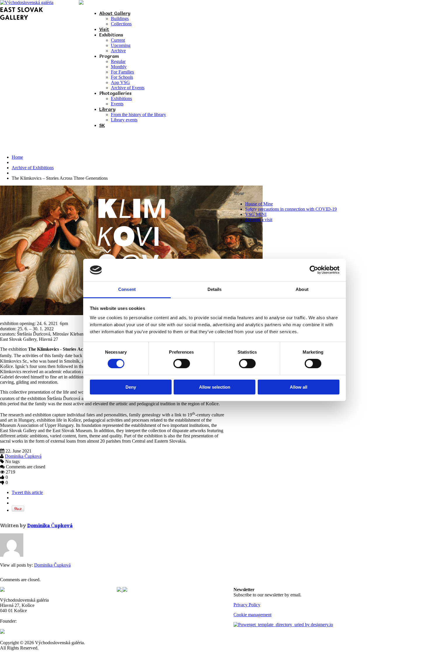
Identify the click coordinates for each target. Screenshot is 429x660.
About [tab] (302, 289)
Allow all (298, 387)
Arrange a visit (258, 219)
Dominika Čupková (23, 456)
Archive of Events (127, 87)
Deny (130, 387)
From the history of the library (138, 114)
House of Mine (259, 203)
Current (118, 40)
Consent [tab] (127, 289)
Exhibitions (121, 98)
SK (102, 125)
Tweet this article (27, 492)
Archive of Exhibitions (33, 167)
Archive (118, 50)
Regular (118, 61)
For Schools (122, 77)
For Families (122, 71)
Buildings (120, 18)
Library (107, 109)
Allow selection (214, 387)
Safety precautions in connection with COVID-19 (291, 209)
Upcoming (120, 45)
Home (17, 157)
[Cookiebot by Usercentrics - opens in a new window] (313, 270)
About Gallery (114, 13)
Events (117, 103)
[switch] (181, 363)
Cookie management (252, 614)
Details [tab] (214, 289)
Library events (124, 119)
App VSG (120, 82)
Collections (121, 23)
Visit (104, 29)
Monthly (119, 66)
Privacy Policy (246, 604)
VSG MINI (255, 214)
